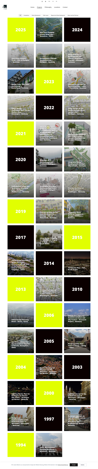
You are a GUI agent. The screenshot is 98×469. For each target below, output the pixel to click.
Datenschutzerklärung (63, 464)
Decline (82, 464)
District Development (36, 15)
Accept (73, 464)
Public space (45, 15)
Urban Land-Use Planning (73, 15)
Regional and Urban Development (58, 15)
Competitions (26, 15)
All (20, 15)
